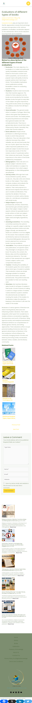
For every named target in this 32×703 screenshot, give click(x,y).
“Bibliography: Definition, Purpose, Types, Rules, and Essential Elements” (14, 569)
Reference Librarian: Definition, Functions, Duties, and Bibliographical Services (14, 520)
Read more (13, 527)
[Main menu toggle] (28, 3)
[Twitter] (13, 692)
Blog (16, 18)
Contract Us (16, 655)
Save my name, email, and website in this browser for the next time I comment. (16, 486)
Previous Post (16, 425)
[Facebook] (11, 692)
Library (16, 640)
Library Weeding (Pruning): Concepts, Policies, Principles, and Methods (13, 592)
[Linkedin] (18, 692)
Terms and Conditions (16, 661)
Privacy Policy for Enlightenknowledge (16, 658)
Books (16, 643)
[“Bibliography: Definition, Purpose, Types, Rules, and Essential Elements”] (8, 561)
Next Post (16, 429)
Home (16, 637)
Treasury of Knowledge (16, 649)
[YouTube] (21, 692)
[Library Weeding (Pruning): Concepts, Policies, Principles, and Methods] (8, 583)
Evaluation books (7, 23)
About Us (16, 652)
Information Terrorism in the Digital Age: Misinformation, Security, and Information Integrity (12, 545)
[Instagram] (16, 692)
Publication (16, 646)
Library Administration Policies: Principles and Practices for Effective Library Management (13, 615)
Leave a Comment (7, 18)
